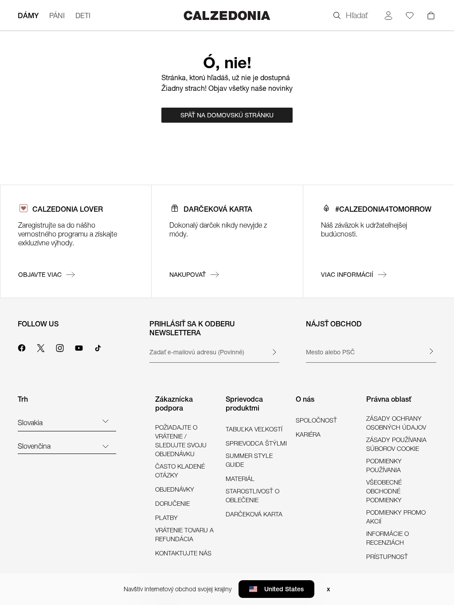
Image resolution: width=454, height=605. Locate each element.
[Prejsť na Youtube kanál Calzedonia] (79, 346)
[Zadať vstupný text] (274, 352)
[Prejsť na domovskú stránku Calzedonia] (227, 15)
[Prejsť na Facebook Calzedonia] (22, 346)
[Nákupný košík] (431, 15)
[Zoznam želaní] (409, 15)
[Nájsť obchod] (431, 351)
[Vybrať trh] (105, 420)
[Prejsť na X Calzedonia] (41, 346)
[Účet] (388, 15)
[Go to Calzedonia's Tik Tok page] (98, 346)
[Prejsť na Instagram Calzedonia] (60, 346)
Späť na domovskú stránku (227, 115)
